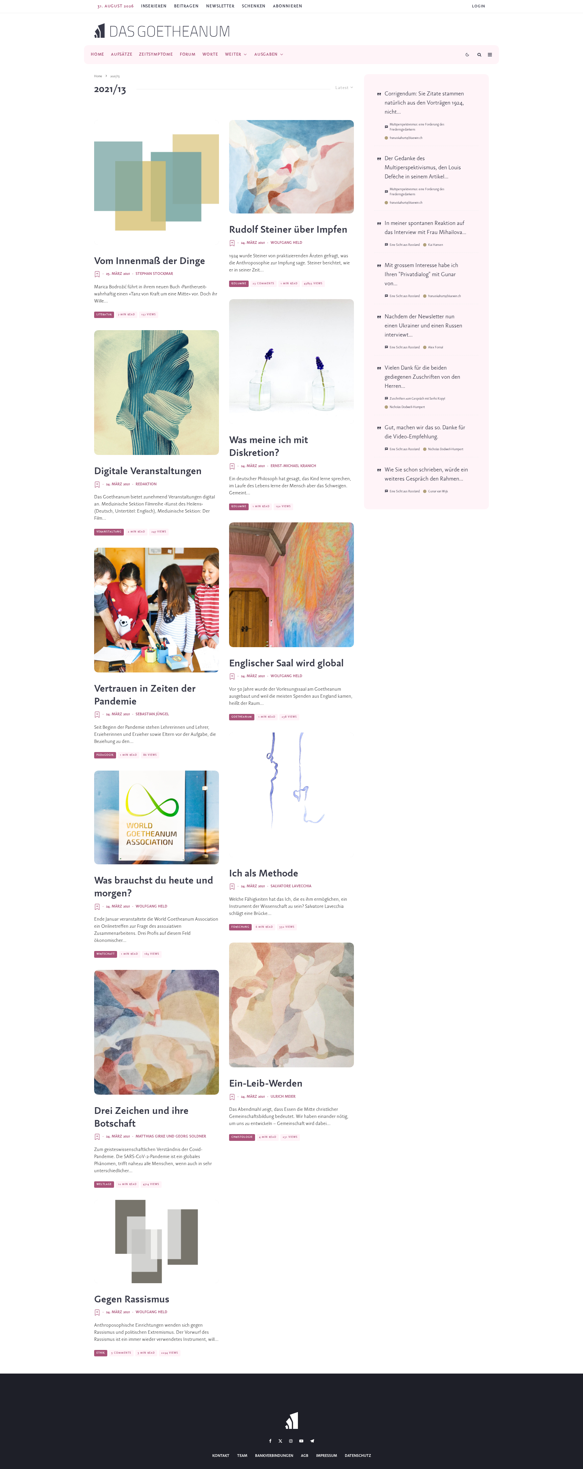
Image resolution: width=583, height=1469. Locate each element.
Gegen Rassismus (131, 1299)
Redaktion (146, 484)
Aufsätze (121, 54)
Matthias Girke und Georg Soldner (171, 1136)
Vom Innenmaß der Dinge (149, 261)
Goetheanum (241, 717)
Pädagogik (105, 755)
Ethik (100, 1353)
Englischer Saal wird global (286, 663)
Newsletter (220, 6)
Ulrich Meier (283, 1097)
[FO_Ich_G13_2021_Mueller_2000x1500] (291, 794)
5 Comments (121, 1353)
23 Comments (263, 283)
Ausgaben (266, 54)
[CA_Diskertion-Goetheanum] (291, 361)
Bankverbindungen (274, 1456)
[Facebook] (270, 1441)
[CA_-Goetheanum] (156, 817)
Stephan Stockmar (154, 274)
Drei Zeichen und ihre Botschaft (141, 1117)
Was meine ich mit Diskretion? (268, 447)
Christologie (242, 1137)
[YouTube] (301, 1441)
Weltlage (104, 1184)
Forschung (240, 927)
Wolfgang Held (151, 906)
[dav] (156, 1032)
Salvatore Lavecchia (291, 886)
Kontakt (220, 1456)
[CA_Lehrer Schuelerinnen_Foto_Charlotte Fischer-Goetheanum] (156, 610)
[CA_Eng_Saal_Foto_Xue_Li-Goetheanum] (291, 584)
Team (242, 1456)
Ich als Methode (263, 873)
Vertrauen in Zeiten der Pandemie (145, 695)
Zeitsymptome (156, 54)
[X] (280, 1441)
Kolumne (238, 283)
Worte (210, 54)
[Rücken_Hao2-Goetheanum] (291, 167)
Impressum (326, 1456)
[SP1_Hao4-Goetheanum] (291, 1005)
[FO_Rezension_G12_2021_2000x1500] (156, 182)
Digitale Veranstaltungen (148, 471)
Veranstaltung (108, 531)
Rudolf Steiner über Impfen (288, 230)
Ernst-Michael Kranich (293, 466)
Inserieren (154, 6)
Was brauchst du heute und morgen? (153, 887)
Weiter (233, 54)
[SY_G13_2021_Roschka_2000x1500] (156, 1241)
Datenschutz (358, 1456)
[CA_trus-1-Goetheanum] (156, 392)
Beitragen (186, 6)
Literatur (104, 314)
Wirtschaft (105, 954)
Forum (188, 54)
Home (97, 54)
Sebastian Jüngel (152, 714)
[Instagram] (291, 1441)
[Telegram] (312, 1441)
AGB (304, 1456)
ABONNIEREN (287, 6)
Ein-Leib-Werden (266, 1083)
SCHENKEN (254, 6)
